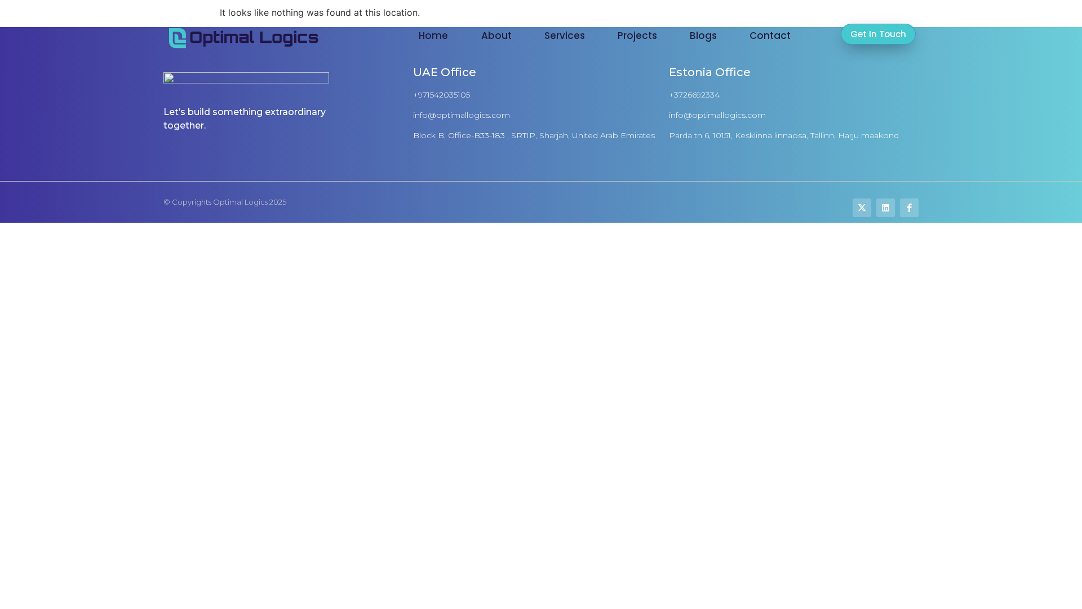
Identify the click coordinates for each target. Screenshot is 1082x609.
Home (433, 35)
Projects (637, 35)
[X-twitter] (862, 207)
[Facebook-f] (909, 207)
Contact (770, 35)
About (496, 35)
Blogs (703, 35)
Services (564, 35)
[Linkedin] (885, 207)
